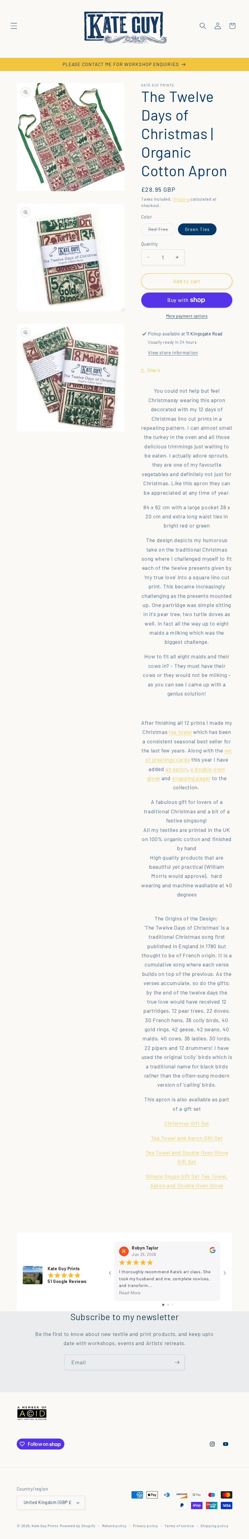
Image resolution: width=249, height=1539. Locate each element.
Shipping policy (214, 1525)
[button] (14, 26)
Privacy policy (145, 1525)
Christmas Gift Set (186, 1123)
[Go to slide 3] (172, 1304)
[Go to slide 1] (163, 1305)
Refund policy (114, 1525)
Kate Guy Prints (45, 1525)
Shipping (181, 199)
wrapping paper (191, 778)
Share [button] (153, 370)
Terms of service (179, 1525)
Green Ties (197, 229)
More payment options (187, 316)
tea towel (180, 731)
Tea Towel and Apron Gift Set (187, 1137)
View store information (173, 352)
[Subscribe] (177, 1362)
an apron (176, 769)
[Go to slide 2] (168, 1305)
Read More (130, 1293)
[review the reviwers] (213, 1251)
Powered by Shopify (78, 1525)
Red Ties (161, 230)
